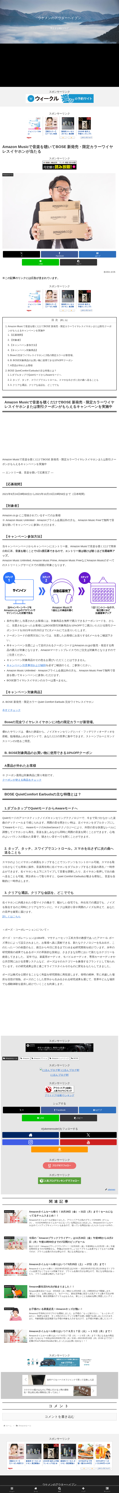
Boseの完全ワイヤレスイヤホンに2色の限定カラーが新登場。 (42, 355)
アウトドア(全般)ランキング (59, 1095)
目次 (55, 320)
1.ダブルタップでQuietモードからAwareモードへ (35, 374)
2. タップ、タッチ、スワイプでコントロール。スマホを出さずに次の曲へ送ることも (54, 380)
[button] (78, 262)
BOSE (75, 1058)
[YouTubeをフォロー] (88, 1142)
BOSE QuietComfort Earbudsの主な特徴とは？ (32, 370)
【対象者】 (16, 340)
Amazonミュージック (60, 1058)
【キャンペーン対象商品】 (24, 350)
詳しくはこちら (11, 916)
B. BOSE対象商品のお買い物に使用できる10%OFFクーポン (41, 360)
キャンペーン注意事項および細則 (26, 665)
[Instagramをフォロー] (30, 1142)
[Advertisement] (59, 66)
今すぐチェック (11, 710)
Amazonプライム (40, 1058)
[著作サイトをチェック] (30, 1135)
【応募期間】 (17, 335)
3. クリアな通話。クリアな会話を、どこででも (34, 385)
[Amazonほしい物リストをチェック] (59, 1149)
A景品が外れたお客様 (21, 365)
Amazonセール (11, 1058)
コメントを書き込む (59, 1416)
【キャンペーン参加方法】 (24, 345)
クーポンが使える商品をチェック (22, 779)
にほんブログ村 (59, 1074)
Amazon (26, 1058)
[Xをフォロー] (88, 1135)
